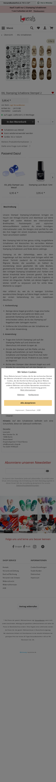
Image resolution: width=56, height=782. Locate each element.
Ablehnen (20, 394)
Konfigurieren (33, 394)
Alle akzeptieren (28, 403)
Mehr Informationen (28, 390)
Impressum (19, 410)
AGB (39, 410)
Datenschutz (30, 410)
